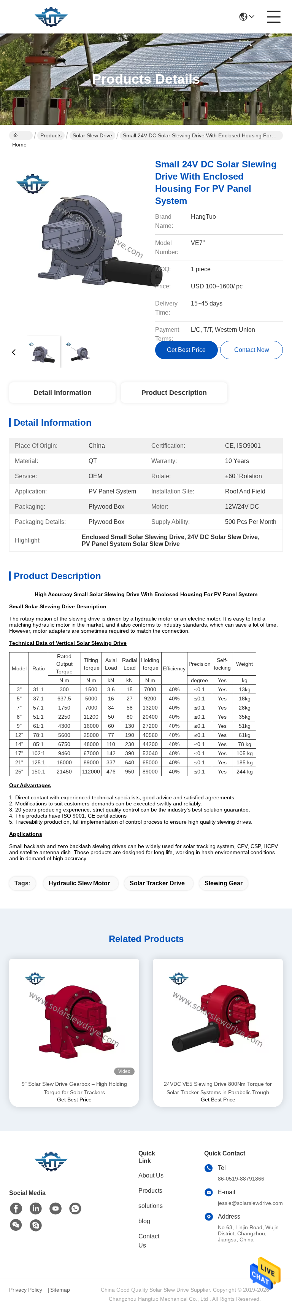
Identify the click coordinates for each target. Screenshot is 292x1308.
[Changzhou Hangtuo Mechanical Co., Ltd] (51, 16)
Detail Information (62, 392)
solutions (150, 1206)
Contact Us (148, 1241)
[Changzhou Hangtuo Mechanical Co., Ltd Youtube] (55, 1208)
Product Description (174, 392)
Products (51, 135)
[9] (74, 1019)
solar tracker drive (157, 883)
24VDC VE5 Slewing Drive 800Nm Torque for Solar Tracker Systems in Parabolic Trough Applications (218, 1088)
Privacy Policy (25, 1290)
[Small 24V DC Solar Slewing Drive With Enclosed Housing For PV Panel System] (99, 239)
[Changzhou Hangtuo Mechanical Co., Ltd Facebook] (16, 1208)
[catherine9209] (36, 1225)
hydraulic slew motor (79, 883)
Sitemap (60, 1290)
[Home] (51, 1170)
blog (144, 1221)
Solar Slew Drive (92, 135)
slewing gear (224, 883)
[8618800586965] (75, 1208)
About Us (150, 1175)
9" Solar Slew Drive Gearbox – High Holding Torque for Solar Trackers (74, 1088)
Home (21, 135)
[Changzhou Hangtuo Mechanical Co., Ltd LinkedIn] (36, 1208)
